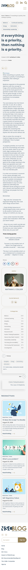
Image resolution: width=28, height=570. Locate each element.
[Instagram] (12, 302)
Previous (9, 356)
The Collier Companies (8, 561)
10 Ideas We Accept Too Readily (14, 420)
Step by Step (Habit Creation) (14, 337)
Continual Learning (16, 23)
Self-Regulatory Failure (11, 498)
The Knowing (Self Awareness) (14, 345)
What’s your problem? (10, 459)
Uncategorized (14, 348)
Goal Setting (14, 326)
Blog (2, 549)
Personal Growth (14, 332)
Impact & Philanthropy (8, 555)
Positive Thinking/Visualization (14, 334)
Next (20, 376)
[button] (25, 8)
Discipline (14, 321)
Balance (8, 15)
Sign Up (3, 564)
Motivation (14, 26)
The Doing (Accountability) (14, 342)
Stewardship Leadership (10, 29)
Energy (5, 26)
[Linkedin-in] (6, 535)
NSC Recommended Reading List (11, 558)
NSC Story (4, 552)
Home (2, 15)
